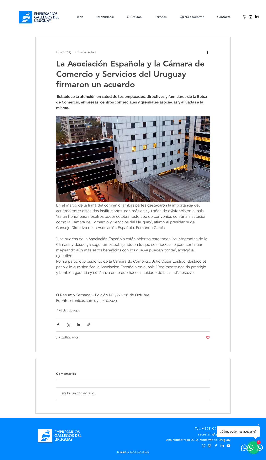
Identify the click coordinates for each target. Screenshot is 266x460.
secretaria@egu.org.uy (214, 434)
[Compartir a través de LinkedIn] (78, 325)
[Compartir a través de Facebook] (58, 325)
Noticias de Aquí (68, 310)
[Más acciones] (207, 52)
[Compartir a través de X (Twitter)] (68, 325)
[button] (108, 16)
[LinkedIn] (257, 17)
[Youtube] (228, 446)
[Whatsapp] (244, 17)
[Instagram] (251, 17)
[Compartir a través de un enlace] (89, 325)
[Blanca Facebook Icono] (216, 446)
